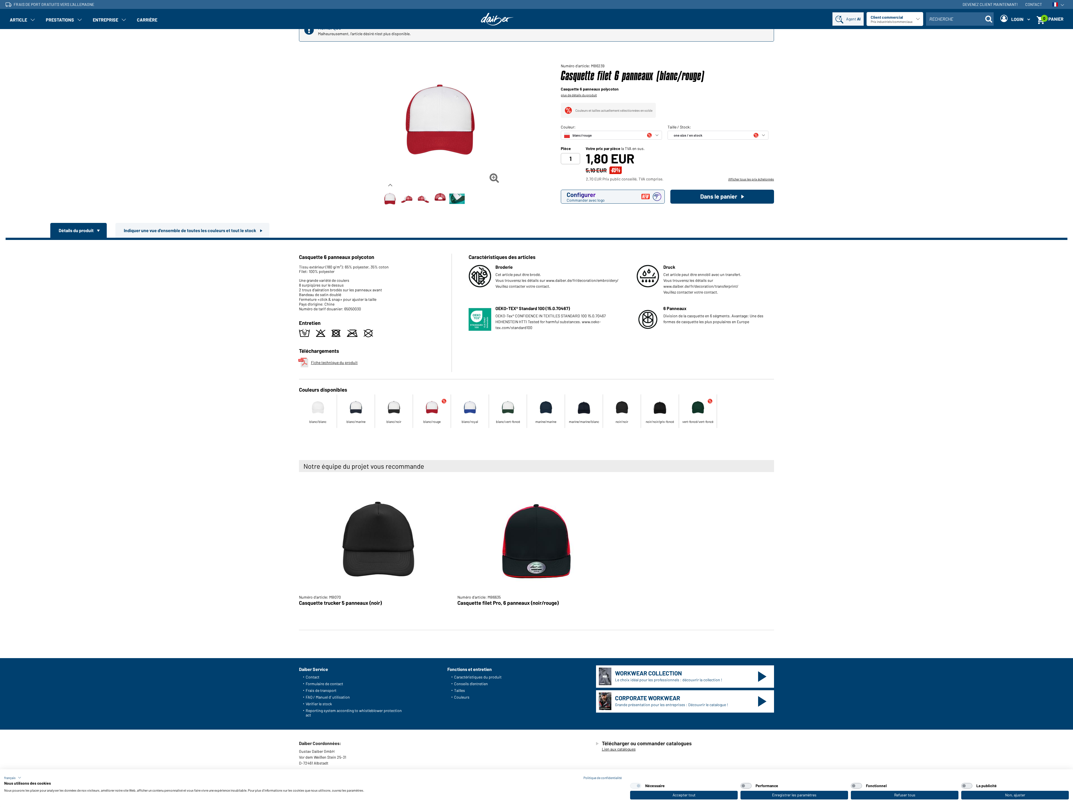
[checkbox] (635, 786)
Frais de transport (321, 690)
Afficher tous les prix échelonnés (751, 179)
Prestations (60, 19)
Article (18, 19)
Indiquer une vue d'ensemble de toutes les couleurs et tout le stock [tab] (190, 230)
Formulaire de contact (324, 683)
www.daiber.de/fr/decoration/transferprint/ (701, 286)
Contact (1033, 4)
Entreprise (105, 19)
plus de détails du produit (579, 95)
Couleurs (461, 697)
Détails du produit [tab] (76, 230)
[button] (12, 778)
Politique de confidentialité (602, 778)
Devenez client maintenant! (990, 4)
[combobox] (960, 19)
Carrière (147, 19)
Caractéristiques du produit (478, 677)
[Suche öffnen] (989, 19)
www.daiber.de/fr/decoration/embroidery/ (582, 280)
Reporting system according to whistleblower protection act (354, 712)
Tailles (459, 690)
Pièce (566, 148)
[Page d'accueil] (497, 19)
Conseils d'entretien (471, 683)
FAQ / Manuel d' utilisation (328, 697)
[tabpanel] (536, 340)
